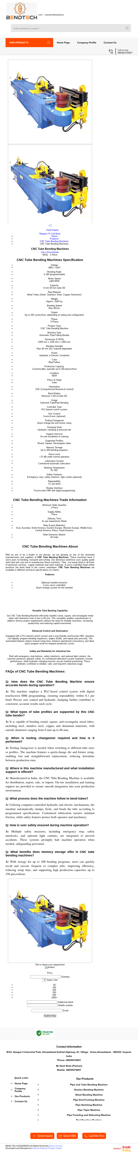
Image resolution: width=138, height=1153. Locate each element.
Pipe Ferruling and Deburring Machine (89, 1115)
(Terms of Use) (55, 1146)
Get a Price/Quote (50, 252)
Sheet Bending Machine (89, 1094)
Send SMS (69, 1135)
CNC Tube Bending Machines (54, 241)
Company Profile (86, 42)
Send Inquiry (52, 230)
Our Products (18, 42)
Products (54, 238)
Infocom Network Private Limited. (47, 1148)
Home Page (63, 42)
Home (54, 236)
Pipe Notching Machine (89, 1105)
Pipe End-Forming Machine (89, 1099)
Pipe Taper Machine (89, 1110)
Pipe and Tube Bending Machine (89, 1084)
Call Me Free (96, 1135)
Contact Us (110, 42)
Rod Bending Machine (89, 1120)
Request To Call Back (50, 233)
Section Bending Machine (89, 1089)
